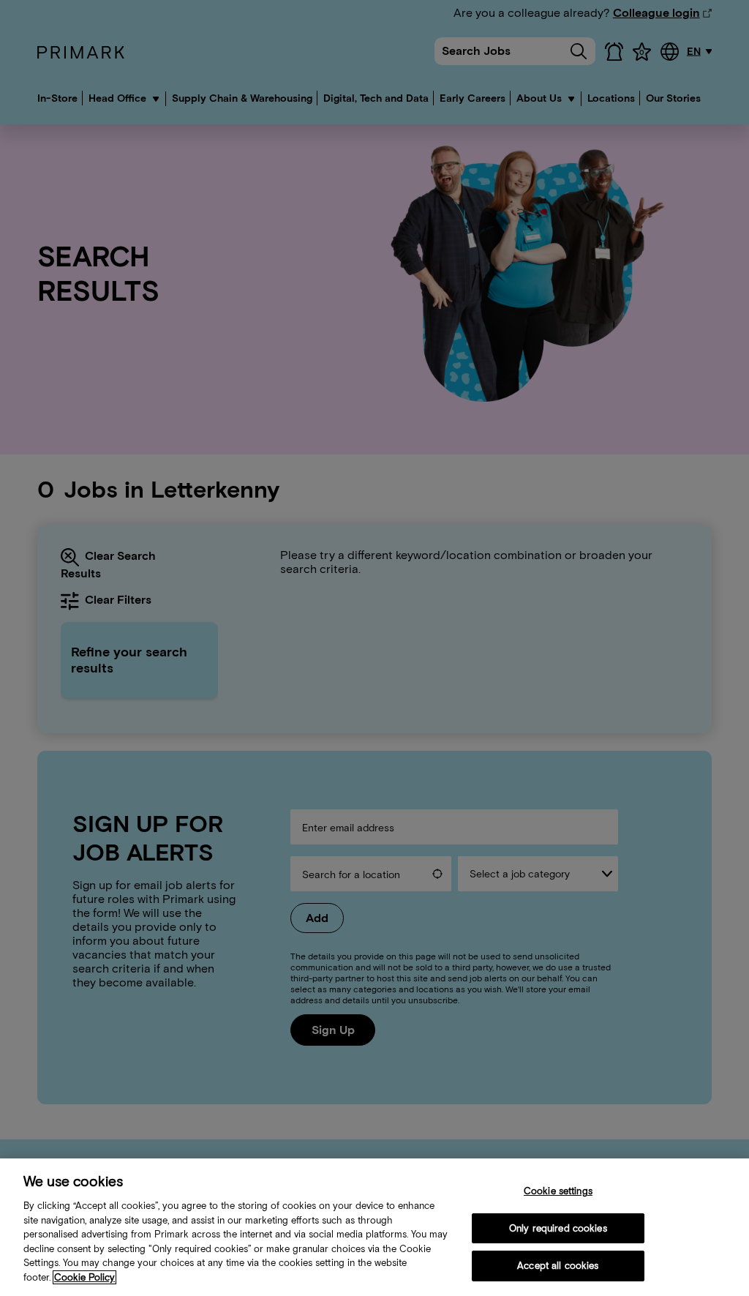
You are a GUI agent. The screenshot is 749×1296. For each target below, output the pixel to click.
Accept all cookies (557, 1265)
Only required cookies (558, 1228)
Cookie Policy (84, 1277)
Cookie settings (558, 1190)
